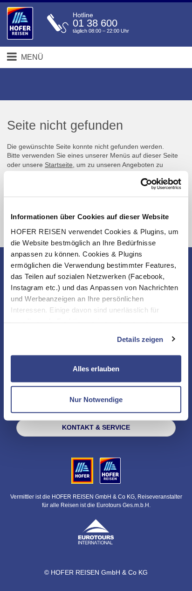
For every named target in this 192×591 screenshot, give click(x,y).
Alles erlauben (96, 369)
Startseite (59, 164)
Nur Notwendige (96, 399)
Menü (31, 57)
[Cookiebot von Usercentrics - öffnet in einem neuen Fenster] (140, 184)
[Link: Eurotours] (96, 531)
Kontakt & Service (96, 427)
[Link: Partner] (83, 470)
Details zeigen (140, 339)
